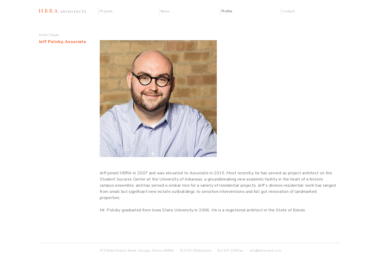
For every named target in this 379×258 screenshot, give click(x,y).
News (165, 11)
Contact (288, 11)
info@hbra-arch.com (265, 250)
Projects (106, 11)
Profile (226, 11)
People (54, 35)
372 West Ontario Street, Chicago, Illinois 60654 (137, 250)
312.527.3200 (190, 250)
